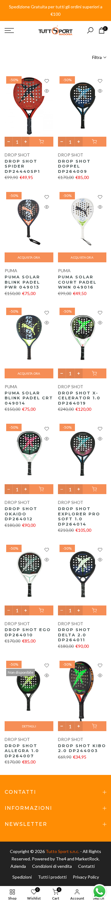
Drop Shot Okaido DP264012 (21, 513)
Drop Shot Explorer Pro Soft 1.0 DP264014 (79, 516)
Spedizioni (22, 877)
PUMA (11, 270)
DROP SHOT (17, 154)
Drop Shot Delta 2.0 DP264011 (74, 634)
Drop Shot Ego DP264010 (28, 632)
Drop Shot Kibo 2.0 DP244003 (82, 748)
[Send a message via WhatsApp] (99, 891)
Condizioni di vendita (52, 866)
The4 (61, 858)
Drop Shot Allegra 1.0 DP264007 (22, 750)
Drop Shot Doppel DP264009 (74, 166)
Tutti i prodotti (52, 877)
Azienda (18, 866)
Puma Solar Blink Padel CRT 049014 (29, 398)
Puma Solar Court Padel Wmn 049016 (77, 281)
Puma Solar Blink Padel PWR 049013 (22, 281)
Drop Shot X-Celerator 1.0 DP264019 (79, 398)
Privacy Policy (86, 877)
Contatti (86, 866)
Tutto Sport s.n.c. (62, 851)
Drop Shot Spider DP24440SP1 (22, 166)
